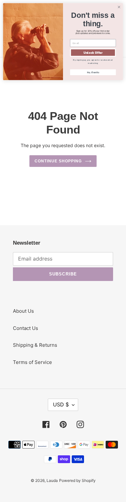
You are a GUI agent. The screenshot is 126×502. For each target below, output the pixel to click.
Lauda (52, 480)
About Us (23, 311)
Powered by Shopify (77, 480)
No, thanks (93, 72)
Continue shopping (58, 161)
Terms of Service (32, 362)
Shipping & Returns (35, 345)
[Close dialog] (119, 7)
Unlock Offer (92, 52)
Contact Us (25, 328)
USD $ (61, 404)
